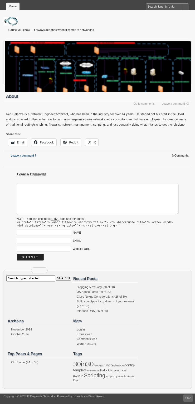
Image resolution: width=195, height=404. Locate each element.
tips (117, 376)
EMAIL (77, 240)
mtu (89, 370)
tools (123, 376)
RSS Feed (36, 270)
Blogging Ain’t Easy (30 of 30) (96, 287)
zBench (78, 396)
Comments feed (87, 339)
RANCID (78, 376)
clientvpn (118, 365)
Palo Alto (106, 370)
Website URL (81, 249)
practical (120, 370)
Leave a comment (173, 103)
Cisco (108, 365)
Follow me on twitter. (42, 270)
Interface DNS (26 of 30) (92, 311)
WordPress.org (86, 343)
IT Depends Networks (100, 21)
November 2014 (21, 329)
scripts (110, 376)
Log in (81, 329)
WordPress (96, 396)
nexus (95, 370)
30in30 (83, 364)
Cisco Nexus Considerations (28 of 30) (102, 296)
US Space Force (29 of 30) (94, 292)
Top (189, 398)
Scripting (94, 375)
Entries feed (84, 334)
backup (98, 365)
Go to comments (144, 103)
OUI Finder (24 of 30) (24, 362)
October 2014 (20, 334)
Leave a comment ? (23, 155)
